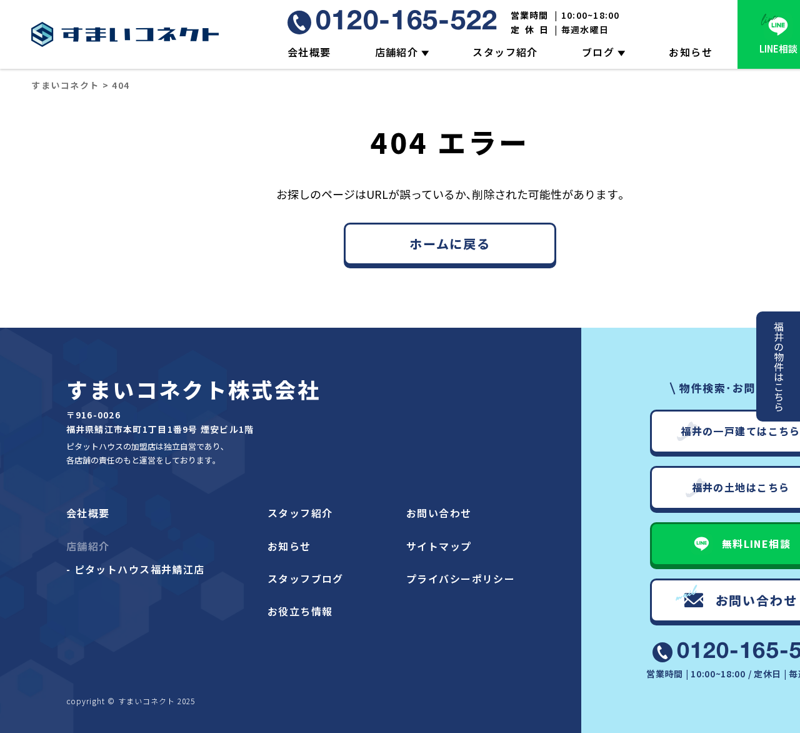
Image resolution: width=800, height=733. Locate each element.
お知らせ (690, 51)
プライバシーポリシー (460, 578)
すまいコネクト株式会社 (193, 389)
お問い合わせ (439, 512)
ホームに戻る (450, 244)
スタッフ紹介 (505, 51)
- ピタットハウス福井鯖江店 (135, 569)
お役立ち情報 (300, 611)
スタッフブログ (306, 578)
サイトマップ (439, 546)
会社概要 (309, 51)
